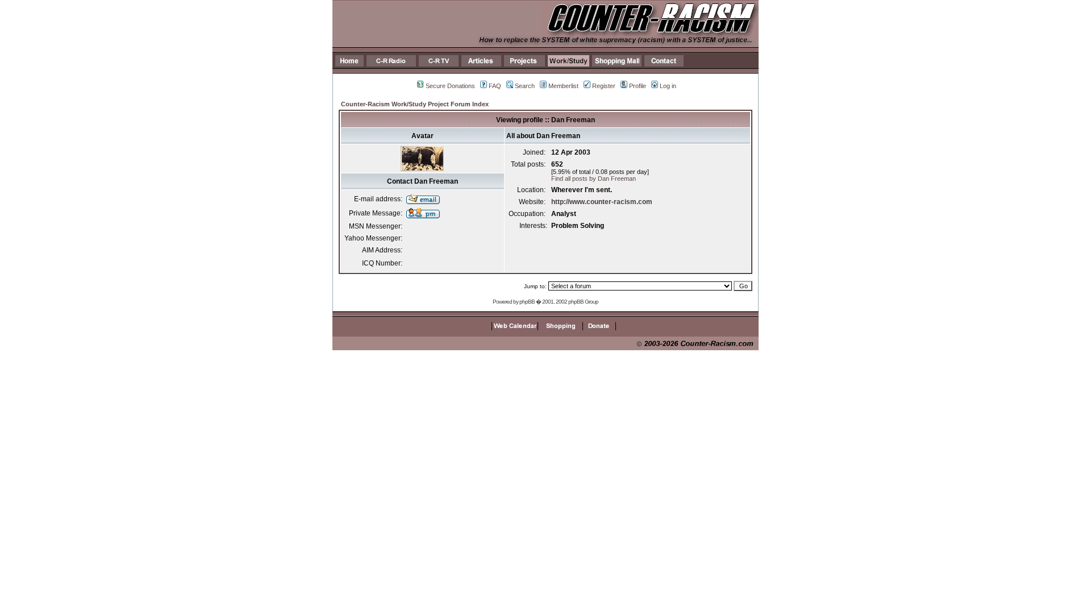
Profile (637, 85)
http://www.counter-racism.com (601, 202)
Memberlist (563, 85)
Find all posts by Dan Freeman (593, 178)
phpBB (527, 301)
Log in (668, 85)
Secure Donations (450, 85)
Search (525, 85)
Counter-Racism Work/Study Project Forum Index (415, 104)
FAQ (495, 85)
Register (603, 85)
